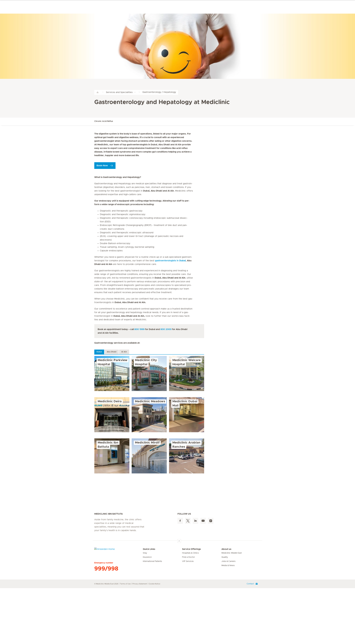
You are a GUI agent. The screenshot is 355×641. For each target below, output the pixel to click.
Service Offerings (191, 549)
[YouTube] (203, 521)
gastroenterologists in (170, 261)
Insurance (147, 557)
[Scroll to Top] (179, 541)
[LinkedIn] (195, 521)
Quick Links (149, 549)
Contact (250, 584)
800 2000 (166, 329)
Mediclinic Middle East (231, 553)
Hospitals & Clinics (190, 553)
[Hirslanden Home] (118, 550)
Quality (224, 557)
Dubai (99, 352)
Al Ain (124, 352)
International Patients (152, 561)
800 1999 (139, 329)
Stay (145, 553)
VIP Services (188, 561)
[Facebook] (180, 521)
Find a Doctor (188, 557)
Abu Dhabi (111, 352)
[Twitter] (188, 521)
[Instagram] (210, 521)
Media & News (228, 565)
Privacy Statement (139, 584)
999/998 (106, 568)
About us (226, 549)
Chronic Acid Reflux (103, 121)
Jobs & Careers (228, 561)
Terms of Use (125, 584)
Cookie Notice (154, 584)
